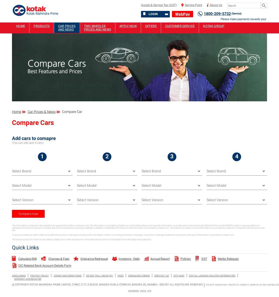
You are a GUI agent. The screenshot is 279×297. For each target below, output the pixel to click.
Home (20, 26)
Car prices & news (42, 111)
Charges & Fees (58, 259)
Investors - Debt (129, 259)
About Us (216, 5)
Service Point (193, 5)
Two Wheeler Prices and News (97, 27)
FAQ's (120, 275)
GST (204, 259)
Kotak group (213, 26)
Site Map (179, 275)
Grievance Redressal (94, 259)
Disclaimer (19, 275)
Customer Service (180, 26)
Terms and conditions (67, 275)
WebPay (182, 14)
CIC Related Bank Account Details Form (44, 266)
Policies (185, 259)
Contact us (161, 275)
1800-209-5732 (223, 13)
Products (41, 26)
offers (151, 26)
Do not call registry (99, 275)
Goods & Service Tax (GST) (159, 5)
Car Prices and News (67, 27)
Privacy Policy (39, 275)
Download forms (139, 275)
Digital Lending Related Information (212, 275)
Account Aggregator (27, 279)
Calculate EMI (27, 259)
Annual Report (160, 259)
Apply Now (128, 26)
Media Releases (228, 259)
